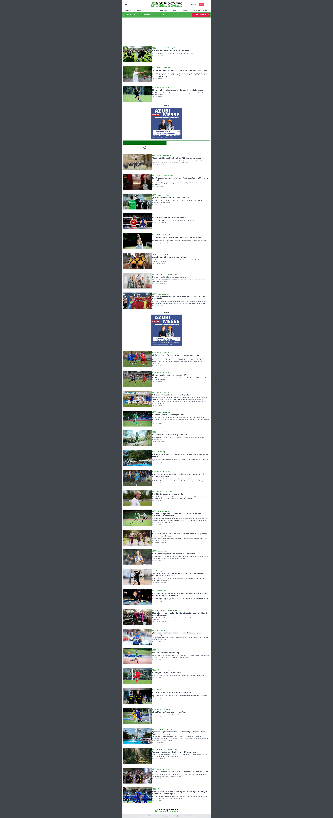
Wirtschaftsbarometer (200, 10)
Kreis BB (128, 10)
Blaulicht (139, 10)
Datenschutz (158, 816)
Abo (201, 4)
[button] (135, 4)
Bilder (175, 10)
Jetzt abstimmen (201, 15)
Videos (185, 10)
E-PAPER (193, 4)
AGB (175, 816)
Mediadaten (148, 816)
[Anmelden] (207, 4)
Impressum (168, 816)
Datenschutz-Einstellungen (187, 816)
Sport (150, 10)
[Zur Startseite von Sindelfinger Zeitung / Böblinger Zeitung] (166, 4)
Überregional (162, 10)
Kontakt (140, 816)
